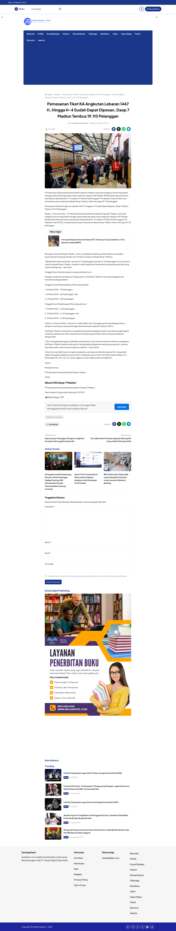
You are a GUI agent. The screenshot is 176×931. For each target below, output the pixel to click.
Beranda (31, 34)
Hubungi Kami (153, 9)
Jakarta (41, 40)
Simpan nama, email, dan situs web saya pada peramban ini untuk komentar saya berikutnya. (87, 576)
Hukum (66, 34)
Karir (76, 868)
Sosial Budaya (53, 34)
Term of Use (80, 885)
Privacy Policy (81, 879)
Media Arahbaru (39, 927)
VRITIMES (81, 392)
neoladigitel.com (110, 858)
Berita (66, 777)
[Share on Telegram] (129, 129)
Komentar (50, 506)
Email (48, 553)
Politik (40, 34)
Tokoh (138, 34)
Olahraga (93, 34)
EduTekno (104, 34)
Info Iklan (78, 858)
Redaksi (78, 874)
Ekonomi (31, 40)
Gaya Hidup (126, 34)
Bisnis (66, 822)
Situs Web (49, 564)
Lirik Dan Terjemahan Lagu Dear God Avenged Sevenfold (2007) (91, 802)
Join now (121, 406)
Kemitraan (79, 863)
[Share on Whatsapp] (124, 129)
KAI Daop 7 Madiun (54, 417)
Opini (115, 34)
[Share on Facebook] (114, 129)
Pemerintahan (79, 34)
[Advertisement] (88, 64)
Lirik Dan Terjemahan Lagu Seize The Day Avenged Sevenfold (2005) (93, 773)
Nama (48, 542)
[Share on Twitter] (119, 129)
